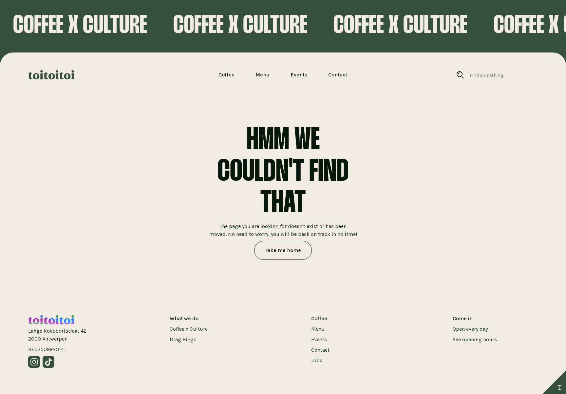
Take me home (283, 250)
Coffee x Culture (189, 329)
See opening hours (475, 339)
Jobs (316, 360)
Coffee (226, 75)
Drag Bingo (183, 339)
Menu (262, 75)
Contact (337, 75)
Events (299, 75)
